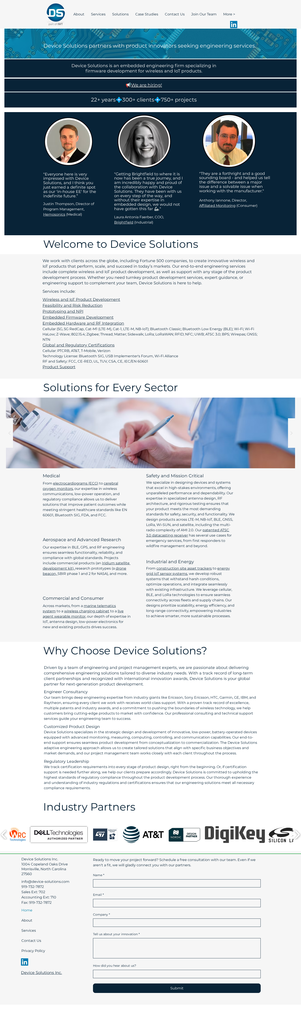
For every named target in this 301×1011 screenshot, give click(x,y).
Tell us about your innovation (116, 934)
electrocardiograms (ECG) (75, 483)
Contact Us (31, 941)
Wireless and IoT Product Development (81, 299)
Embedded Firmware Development (78, 317)
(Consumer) (246, 206)
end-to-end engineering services (213, 266)
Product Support (59, 367)
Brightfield (123, 222)
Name (98, 875)
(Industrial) (143, 222)
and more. (118, 574)
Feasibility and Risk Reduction (72, 305)
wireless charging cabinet (86, 611)
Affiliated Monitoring (217, 206)
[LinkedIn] (233, 24)
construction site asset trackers (184, 568)
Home (26, 910)
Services (28, 930)
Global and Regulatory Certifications (79, 345)
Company (101, 915)
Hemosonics (54, 214)
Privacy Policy (33, 951)
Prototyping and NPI (63, 311)
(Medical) (73, 214)
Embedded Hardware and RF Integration (83, 323)
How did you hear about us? (114, 966)
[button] (17, 834)
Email (98, 895)
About (26, 920)
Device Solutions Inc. (41, 972)
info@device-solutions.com (45, 882)
